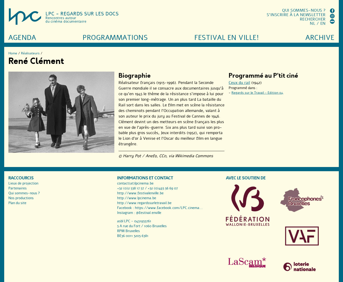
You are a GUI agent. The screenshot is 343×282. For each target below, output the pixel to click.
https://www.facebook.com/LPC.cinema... (169, 207)
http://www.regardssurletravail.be (144, 203)
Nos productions (21, 198)
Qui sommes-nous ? (304, 10)
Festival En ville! (226, 37)
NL (312, 23)
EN (323, 23)
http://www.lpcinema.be (136, 198)
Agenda (22, 37)
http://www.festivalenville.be (140, 193)
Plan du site (17, 203)
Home (12, 53)
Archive (320, 37)
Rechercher (313, 19)
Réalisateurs (30, 53)
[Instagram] (332, 17)
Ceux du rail (239, 82)
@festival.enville (148, 212)
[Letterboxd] (332, 22)
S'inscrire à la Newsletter (296, 14)
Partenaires (17, 188)
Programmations (115, 37)
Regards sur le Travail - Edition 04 (257, 93)
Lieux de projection (23, 183)
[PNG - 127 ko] (302, 211)
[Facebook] (332, 11)
